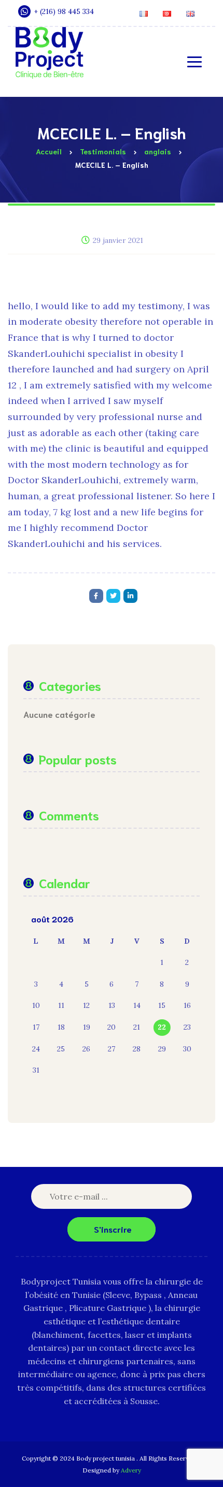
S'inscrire (113, 1228)
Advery (131, 1470)
